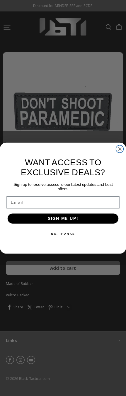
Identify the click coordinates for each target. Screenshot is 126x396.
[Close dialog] (120, 149)
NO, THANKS (63, 233)
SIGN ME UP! (63, 218)
